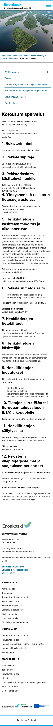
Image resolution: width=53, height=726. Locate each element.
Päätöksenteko (12, 72)
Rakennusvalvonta (10, 601)
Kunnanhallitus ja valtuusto (14, 648)
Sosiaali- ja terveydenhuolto (15, 622)
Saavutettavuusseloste (15, 97)
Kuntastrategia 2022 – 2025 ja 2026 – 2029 (26, 84)
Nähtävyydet (8, 665)
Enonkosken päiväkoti (12, 605)
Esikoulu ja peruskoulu (13, 609)
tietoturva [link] (13, 209)
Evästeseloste (11, 103)
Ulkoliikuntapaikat (10, 618)
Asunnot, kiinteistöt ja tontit (15, 597)
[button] (48, 6)
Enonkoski (6, 55)
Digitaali (32, 720)
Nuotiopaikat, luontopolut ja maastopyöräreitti (24, 682)
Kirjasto (5, 678)
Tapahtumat (7, 593)
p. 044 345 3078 (9, 190)
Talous (8, 78)
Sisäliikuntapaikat (10, 614)
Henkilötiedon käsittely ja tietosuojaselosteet (26, 90)
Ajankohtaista (8, 589)
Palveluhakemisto (10, 639)
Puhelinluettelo (9, 652)
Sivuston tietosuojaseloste (15, 569)
